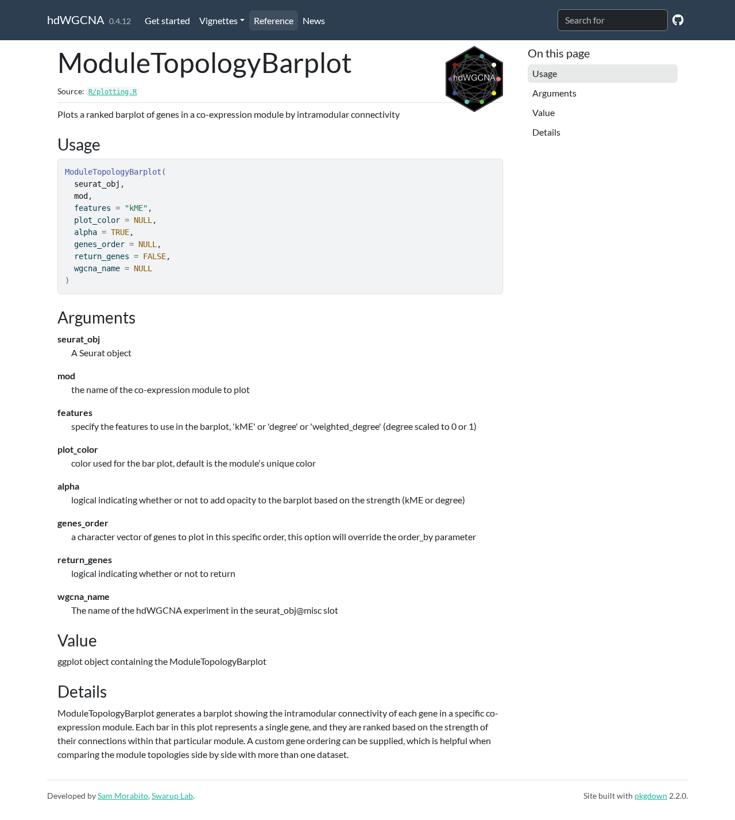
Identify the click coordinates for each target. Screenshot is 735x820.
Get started (167, 20)
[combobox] (613, 20)
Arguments (554, 92)
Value (543, 112)
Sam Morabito (123, 795)
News (314, 20)
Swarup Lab (172, 795)
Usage (544, 73)
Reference (273, 20)
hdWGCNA (76, 19)
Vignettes (218, 20)
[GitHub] (678, 19)
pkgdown (651, 795)
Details (546, 131)
